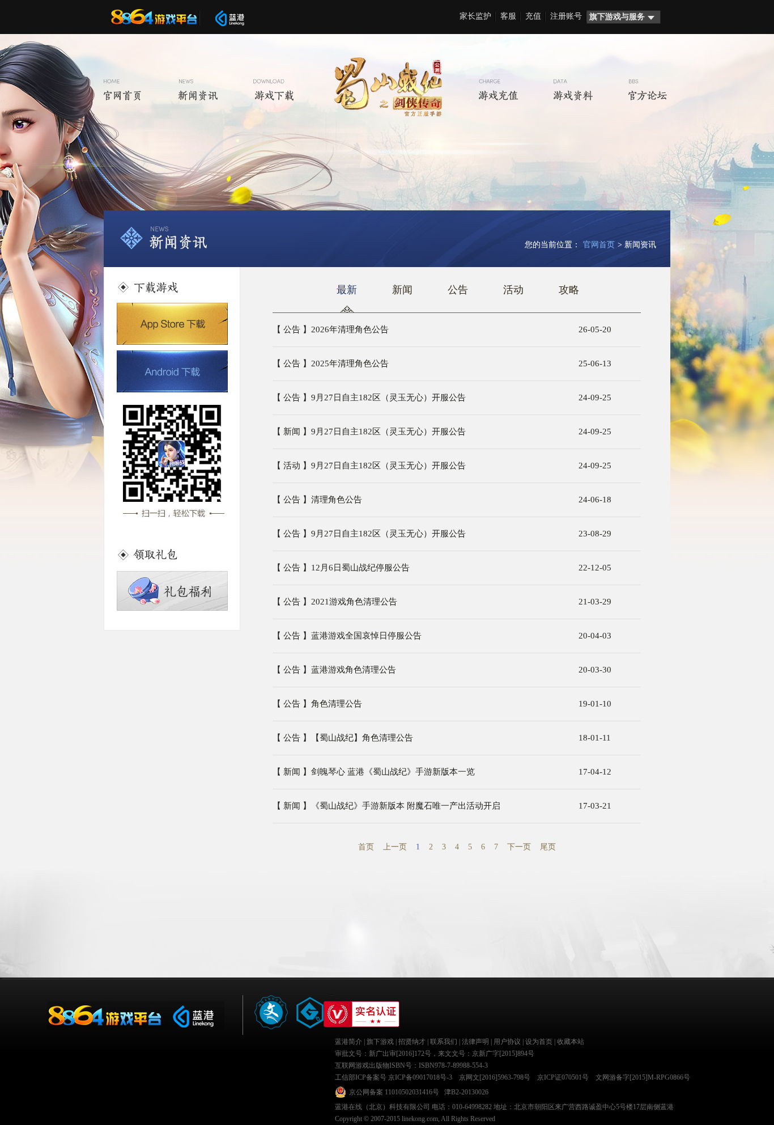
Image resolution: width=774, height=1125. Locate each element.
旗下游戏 (380, 1042)
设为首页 (538, 1042)
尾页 (548, 847)
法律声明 (475, 1042)
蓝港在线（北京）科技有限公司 (382, 1107)
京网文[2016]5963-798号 (494, 1077)
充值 (533, 16)
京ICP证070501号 (563, 1077)
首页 (366, 847)
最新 (347, 289)
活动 (513, 289)
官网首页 (599, 244)
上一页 (395, 847)
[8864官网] (157, 16)
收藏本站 (570, 1042)
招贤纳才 (412, 1042)
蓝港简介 (348, 1042)
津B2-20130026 (466, 1092)
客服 (508, 16)
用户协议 (507, 1042)
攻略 (569, 289)
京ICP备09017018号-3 (420, 1077)
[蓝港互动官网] (229, 18)
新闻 (402, 289)
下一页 (519, 847)
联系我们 (443, 1042)
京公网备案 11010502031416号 (394, 1092)
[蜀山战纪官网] (388, 87)
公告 (458, 289)
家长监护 (475, 16)
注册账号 (566, 16)
